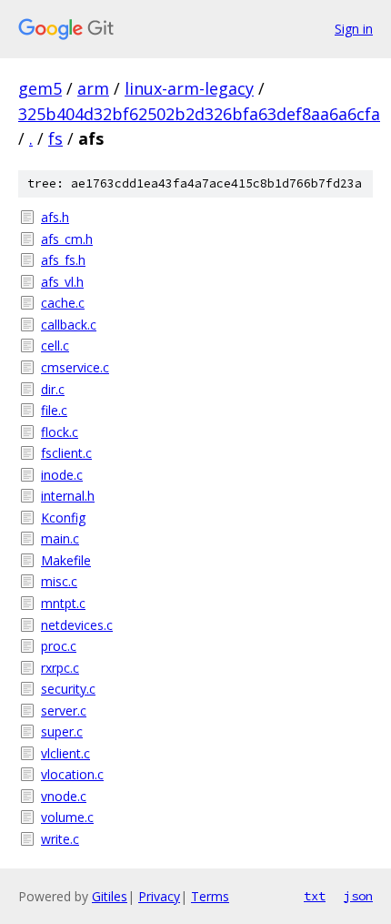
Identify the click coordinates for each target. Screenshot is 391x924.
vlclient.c (65, 753)
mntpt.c (63, 603)
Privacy (159, 896)
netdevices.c (77, 625)
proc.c (58, 646)
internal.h (68, 495)
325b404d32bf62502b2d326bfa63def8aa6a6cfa (199, 114)
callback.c (68, 324)
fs (55, 138)
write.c (60, 839)
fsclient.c (66, 453)
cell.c (55, 345)
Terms (210, 896)
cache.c (63, 302)
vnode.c (63, 796)
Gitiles (109, 896)
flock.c (59, 432)
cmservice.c (75, 367)
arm (93, 88)
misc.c (59, 581)
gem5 (40, 88)
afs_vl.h (62, 281)
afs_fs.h (63, 260)
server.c (63, 710)
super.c (62, 731)
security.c (68, 688)
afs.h (55, 217)
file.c (54, 410)
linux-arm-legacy (189, 88)
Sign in (354, 28)
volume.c (67, 817)
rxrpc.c (60, 667)
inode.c (62, 474)
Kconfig (63, 517)
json (358, 896)
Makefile (66, 560)
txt (315, 896)
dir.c (53, 389)
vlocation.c (72, 774)
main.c (60, 538)
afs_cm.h (67, 239)
